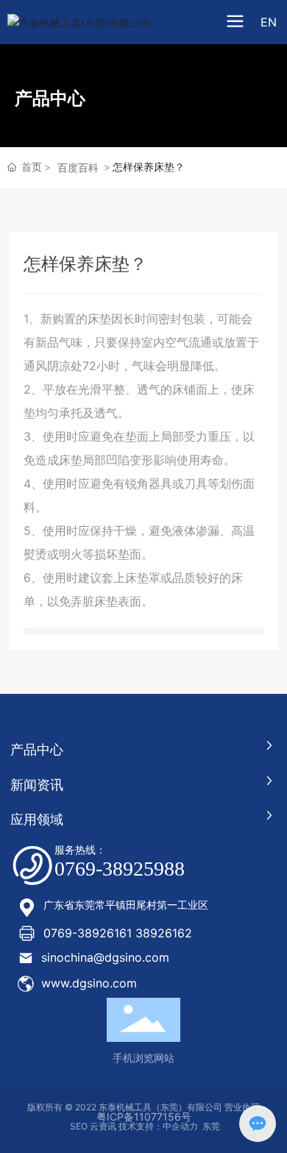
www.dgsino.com (89, 983)
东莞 (211, 1126)
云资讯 (103, 1126)
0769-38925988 (119, 868)
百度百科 (78, 167)
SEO (78, 1126)
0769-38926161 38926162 (117, 933)
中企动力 (180, 1126)
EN (269, 22)
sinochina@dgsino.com (105, 957)
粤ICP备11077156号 (143, 1116)
